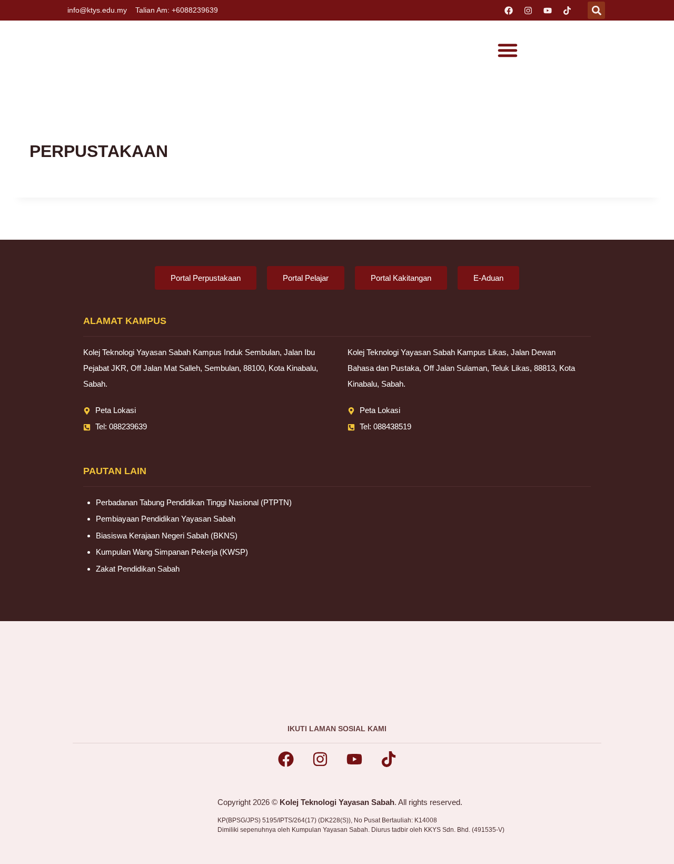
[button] (596, 10)
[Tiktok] (567, 10)
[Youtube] (547, 10)
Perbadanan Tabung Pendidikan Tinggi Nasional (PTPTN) (194, 502)
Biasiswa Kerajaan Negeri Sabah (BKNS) (166, 535)
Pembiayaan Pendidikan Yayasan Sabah (165, 518)
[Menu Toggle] (507, 50)
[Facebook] (508, 10)
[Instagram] (528, 10)
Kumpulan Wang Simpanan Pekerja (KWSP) (172, 551)
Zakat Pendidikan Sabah (138, 568)
